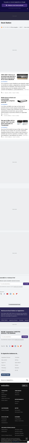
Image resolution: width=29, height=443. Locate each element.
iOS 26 (16, 370)
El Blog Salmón (18, 418)
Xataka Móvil (4, 394)
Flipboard (17, 294)
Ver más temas (5, 374)
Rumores (27, 320)
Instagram (10, 294)
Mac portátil (4, 360)
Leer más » (6, 114)
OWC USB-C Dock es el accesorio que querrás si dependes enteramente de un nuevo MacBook (8, 77)
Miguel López (8, 92)
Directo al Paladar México (6, 435)
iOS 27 (21, 27)
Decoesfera (3, 420)
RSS (14, 294)
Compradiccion (4, 422)
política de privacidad (18, 286)
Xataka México (4, 429)
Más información (16, 441)
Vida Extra (17, 394)
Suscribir (26, 283)
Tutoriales (21, 320)
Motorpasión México (19, 435)
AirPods (16, 360)
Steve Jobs (26, 27)
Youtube (7, 294)
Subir (24, 385)
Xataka (2, 392)
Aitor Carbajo (7, 115)
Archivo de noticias (15, 304)
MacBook (17, 367)
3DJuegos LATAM (18, 429)
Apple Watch (18, 362)
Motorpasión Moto (19, 412)
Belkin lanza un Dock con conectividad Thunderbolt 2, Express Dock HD (8, 100)
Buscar (27, 380)
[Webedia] (5, 386)
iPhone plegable (14, 27)
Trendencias (4, 418)
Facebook (4, 294)
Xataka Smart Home (5, 398)
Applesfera (3, 396)
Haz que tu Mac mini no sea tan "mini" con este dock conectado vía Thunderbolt (8, 123)
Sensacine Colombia (19, 433)
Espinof (16, 403)
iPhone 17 (3, 370)
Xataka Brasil (4, 431)
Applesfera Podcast (13, 320)
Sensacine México (19, 431)
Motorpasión (17, 410)
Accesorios (4, 81)
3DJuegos (17, 392)
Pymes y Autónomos (19, 420)
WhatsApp (3, 367)
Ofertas (16, 365)
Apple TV (3, 362)
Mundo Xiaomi (4, 400)
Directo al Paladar (5, 410)
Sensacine (17, 401)
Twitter (1, 294)
